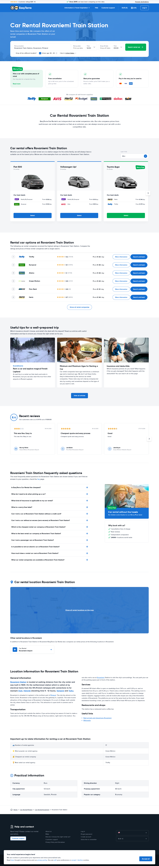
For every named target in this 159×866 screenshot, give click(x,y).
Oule (20, 690)
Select (32, 215)
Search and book (139, 257)
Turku (71, 690)
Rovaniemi (100, 677)
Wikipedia (87, 720)
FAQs (47, 834)
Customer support (108, 8)
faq (38, 479)
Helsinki (27, 690)
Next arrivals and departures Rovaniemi (97, 718)
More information (121, 257)
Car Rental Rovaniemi (42, 810)
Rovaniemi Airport (25, 649)
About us (49, 831)
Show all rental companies (79, 307)
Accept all (146, 859)
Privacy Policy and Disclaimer (55, 842)
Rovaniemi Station (18, 682)
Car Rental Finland (26, 810)
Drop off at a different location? (26, 53)
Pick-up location (19, 46)
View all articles (79, 395)
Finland (53, 695)
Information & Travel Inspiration (76, 8)
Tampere (60, 690)
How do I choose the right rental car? (58, 837)
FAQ (96, 8)
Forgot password (86, 834)
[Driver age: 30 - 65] (40, 53)
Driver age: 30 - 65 (48, 53)
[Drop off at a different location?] (14, 53)
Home (16, 810)
